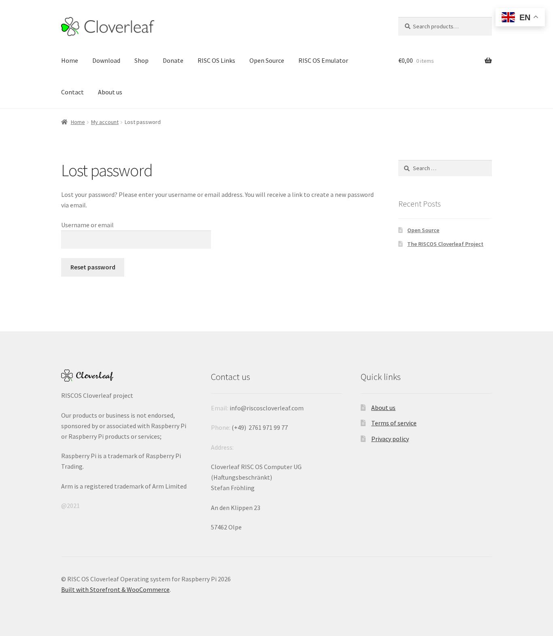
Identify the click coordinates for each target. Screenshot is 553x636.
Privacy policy (390, 439)
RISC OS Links (216, 60)
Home (69, 60)
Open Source (266, 60)
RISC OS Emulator (323, 60)
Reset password (92, 267)
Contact (72, 92)
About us (110, 92)
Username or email (87, 225)
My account (105, 122)
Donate (173, 60)
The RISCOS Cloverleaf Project (445, 244)
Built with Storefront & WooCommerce (115, 589)
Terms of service (394, 423)
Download (106, 60)
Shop (141, 60)
